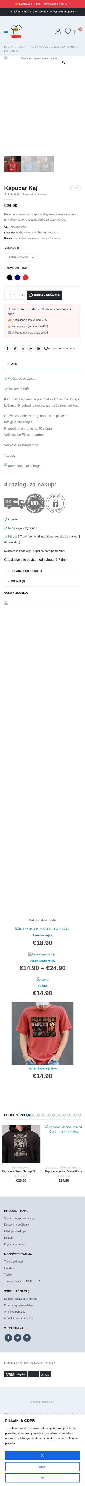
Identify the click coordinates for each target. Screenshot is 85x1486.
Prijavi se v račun (14, 1244)
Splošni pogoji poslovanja (19, 1218)
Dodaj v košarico (47, 295)
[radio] (10, 278)
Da (42, 1455)
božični (17, 238)
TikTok (8, 1274)
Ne (42, 1478)
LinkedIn (23, 348)
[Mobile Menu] (7, 31)
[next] (78, 188)
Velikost (11, 247)
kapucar (26, 238)
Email (38, 348)
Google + (30, 348)
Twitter (15, 348)
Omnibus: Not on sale (50, 238)
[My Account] (58, 31)
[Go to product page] (21, 1144)
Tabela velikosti (13, 1261)
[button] (27, 1115)
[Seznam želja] (67, 31)
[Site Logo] (16, 31)
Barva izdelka (15, 268)
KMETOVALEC (51, 1168)
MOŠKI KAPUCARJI (26, 232)
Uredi (42, 1466)
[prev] (72, 188)
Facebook (7, 348)
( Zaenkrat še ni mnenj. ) (34, 194)
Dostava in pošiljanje (16, 1224)
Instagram (27, 1338)
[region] (42, 1450)
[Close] (80, 1417)
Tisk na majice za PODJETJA (22, 1281)
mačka (35, 238)
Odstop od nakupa (15, 1231)
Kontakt (8, 1237)
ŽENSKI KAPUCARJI (48, 232)
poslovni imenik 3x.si (42, 1401)
